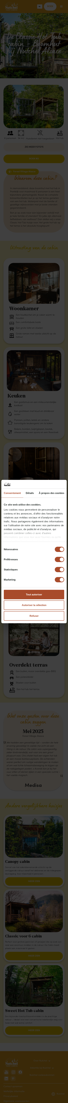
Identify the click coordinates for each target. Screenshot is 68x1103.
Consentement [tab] (12, 492)
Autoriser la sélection (34, 605)
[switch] (59, 559)
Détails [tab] (30, 492)
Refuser (34, 615)
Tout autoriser (34, 594)
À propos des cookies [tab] (51, 492)
